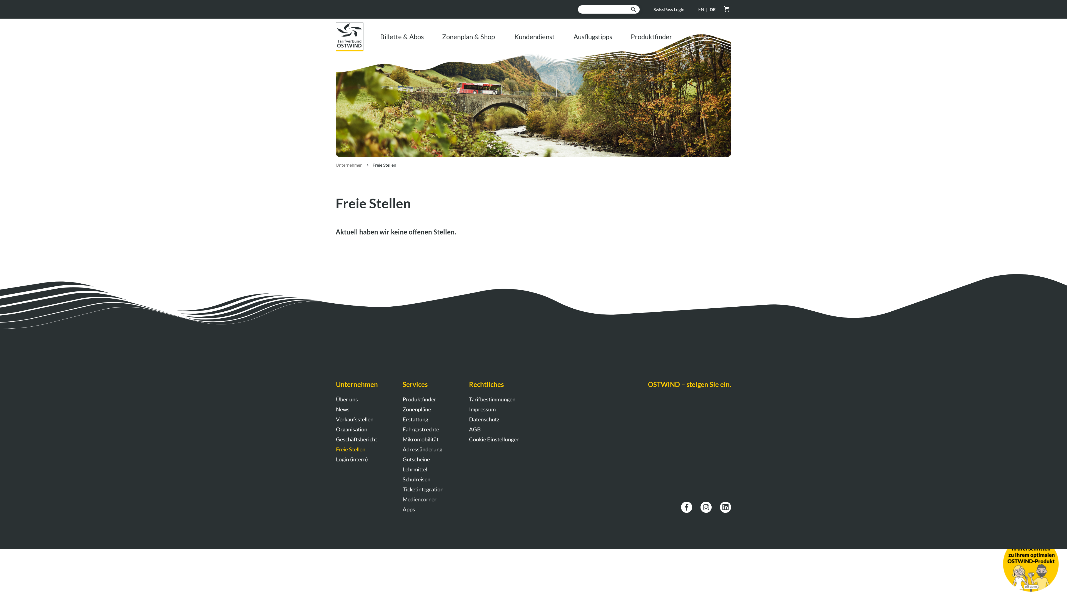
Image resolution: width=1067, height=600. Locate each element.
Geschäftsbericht (356, 439)
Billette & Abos (402, 36)
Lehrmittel (415, 469)
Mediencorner (420, 499)
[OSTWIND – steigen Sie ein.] (354, 25)
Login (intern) (352, 459)
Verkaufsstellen (354, 419)
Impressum (482, 409)
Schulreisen (416, 479)
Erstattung (415, 419)
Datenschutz (484, 419)
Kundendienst (534, 36)
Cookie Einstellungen (494, 439)
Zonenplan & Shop (468, 36)
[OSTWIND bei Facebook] (686, 505)
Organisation (351, 429)
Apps (409, 509)
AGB (475, 429)
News (343, 409)
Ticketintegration (423, 489)
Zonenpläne (417, 409)
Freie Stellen (350, 449)
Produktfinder (651, 36)
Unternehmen (349, 165)
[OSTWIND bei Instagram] (706, 505)
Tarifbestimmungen (492, 399)
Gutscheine (416, 459)
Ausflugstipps (593, 36)
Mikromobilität (420, 439)
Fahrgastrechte (421, 429)
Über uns (347, 399)
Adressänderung (422, 449)
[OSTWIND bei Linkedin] (725, 505)
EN (701, 9)
